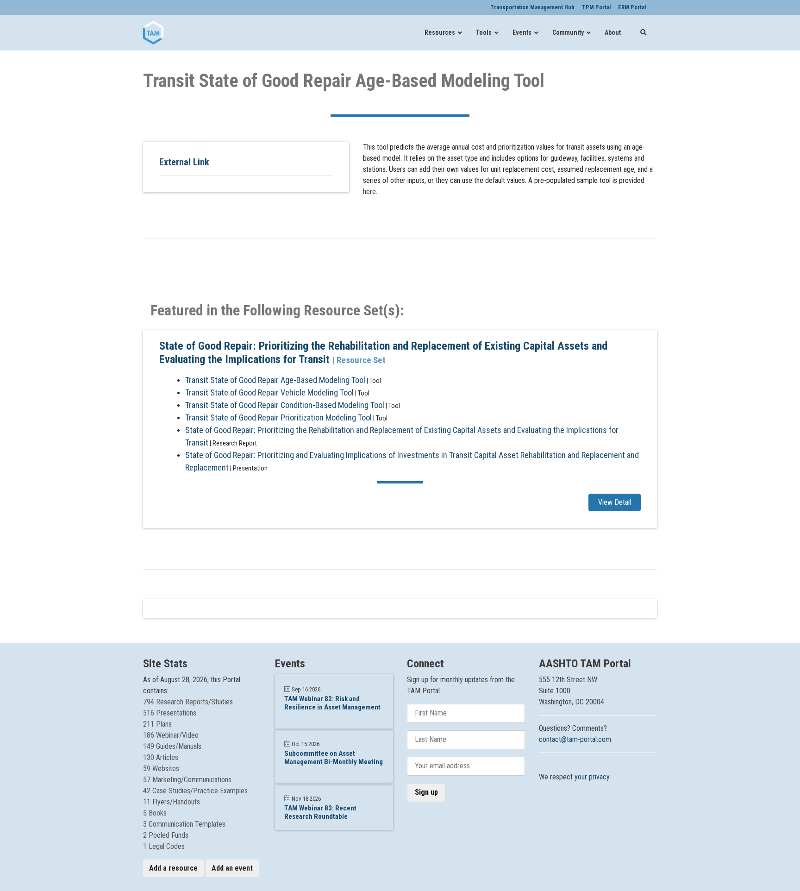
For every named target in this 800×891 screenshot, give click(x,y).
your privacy (592, 776)
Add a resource (173, 868)
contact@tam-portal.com (575, 739)
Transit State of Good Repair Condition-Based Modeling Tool (284, 405)
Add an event (232, 868)
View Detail (614, 502)
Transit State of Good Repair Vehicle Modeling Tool (269, 392)
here (369, 191)
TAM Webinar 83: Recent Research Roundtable (320, 812)
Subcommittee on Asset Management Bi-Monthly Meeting (333, 757)
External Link (184, 162)
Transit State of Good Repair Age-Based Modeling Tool (275, 380)
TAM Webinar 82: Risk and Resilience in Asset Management (332, 703)
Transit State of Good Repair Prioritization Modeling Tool (278, 417)
